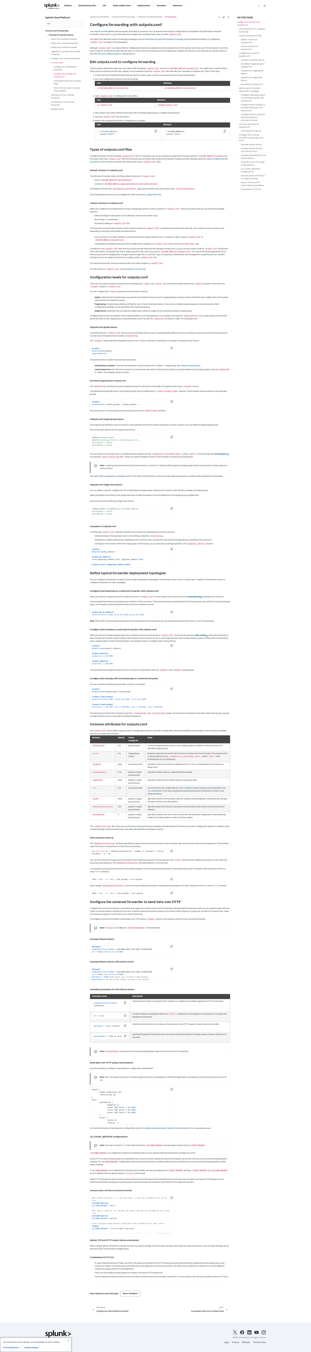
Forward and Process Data (123, 17)
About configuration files (150, 195)
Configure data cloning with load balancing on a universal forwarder (253, 118)
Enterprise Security (87, 6)
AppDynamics (143, 6)
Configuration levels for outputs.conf (249, 54)
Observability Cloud (122, 6)
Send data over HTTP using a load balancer (252, 163)
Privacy (235, 1342)
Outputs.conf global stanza (252, 60)
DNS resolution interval (251, 131)
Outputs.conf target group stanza (252, 72)
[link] (219, 17)
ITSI (104, 6)
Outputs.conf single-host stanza (251, 79)
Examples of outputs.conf (252, 85)
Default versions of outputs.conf (249, 41)
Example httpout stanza (251, 145)
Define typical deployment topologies (110, 476)
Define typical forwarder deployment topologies (249, 89)
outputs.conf (99, 32)
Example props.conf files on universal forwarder (253, 177)
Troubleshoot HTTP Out (251, 190)
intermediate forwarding (172, 39)
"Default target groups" (191, 366)
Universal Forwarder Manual (150, 17)
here (134, 827)
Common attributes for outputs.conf (249, 125)
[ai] (223, 17)
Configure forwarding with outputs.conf (248, 23)
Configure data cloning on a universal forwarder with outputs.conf (253, 108)
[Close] (68, 1340)
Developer (161, 6)
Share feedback (130, 1294)
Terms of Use (259, 1342)
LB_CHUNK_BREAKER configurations (250, 170)
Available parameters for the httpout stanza (253, 157)
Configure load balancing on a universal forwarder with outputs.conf (253, 98)
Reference (177, 6)
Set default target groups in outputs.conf (253, 65)
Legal (226, 1342)
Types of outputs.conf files (250, 36)
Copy (157, 132)
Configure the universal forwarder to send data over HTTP (251, 138)
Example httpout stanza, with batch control (251, 150)
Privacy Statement (11, 1347)
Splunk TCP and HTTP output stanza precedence (252, 184)
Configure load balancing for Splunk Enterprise (163, 1128)
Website (246, 1342)
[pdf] (228, 17)
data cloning (200, 635)
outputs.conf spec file (136, 269)
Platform (68, 6)
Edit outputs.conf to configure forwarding (252, 30)
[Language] (264, 6)
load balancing (151, 39)
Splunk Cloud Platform (99, 17)
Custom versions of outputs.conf (249, 48)
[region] (35, 1344)
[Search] (259, 6)
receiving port (220, 454)
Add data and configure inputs (107, 54)
